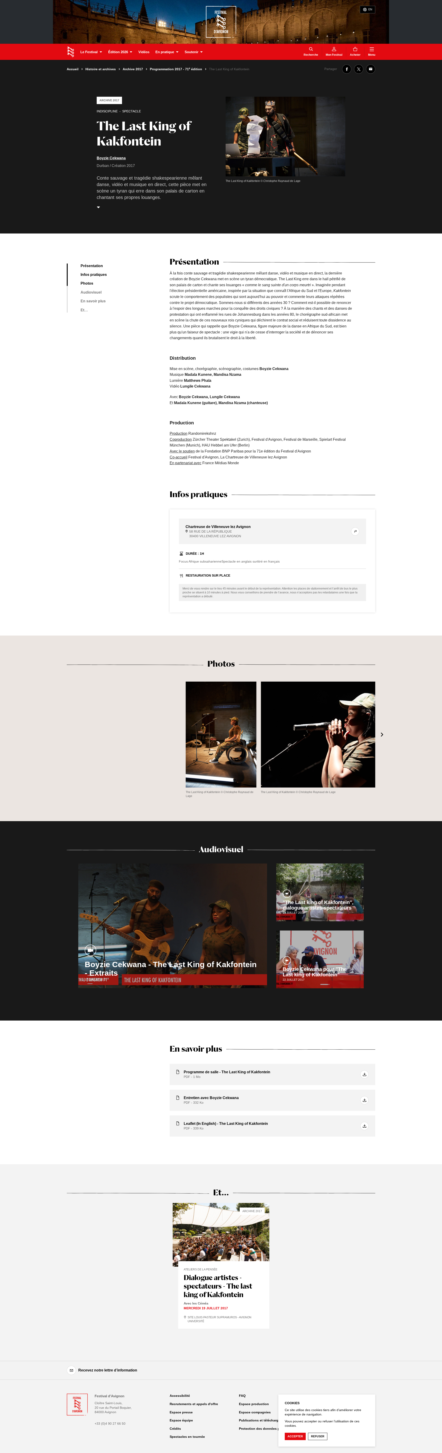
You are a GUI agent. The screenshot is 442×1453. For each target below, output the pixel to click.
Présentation (92, 266)
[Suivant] (382, 734)
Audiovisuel (91, 292)
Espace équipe (181, 1420)
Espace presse (181, 1412)
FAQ (242, 1396)
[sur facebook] (346, 69)
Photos (87, 283)
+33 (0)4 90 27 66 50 (110, 1423)
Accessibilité (180, 1396)
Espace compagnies (255, 1412)
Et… (84, 310)
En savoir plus (93, 301)
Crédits (175, 1428)
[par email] (370, 69)
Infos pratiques (94, 275)
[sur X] (358, 69)
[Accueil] (70, 51)
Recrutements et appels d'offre (194, 1404)
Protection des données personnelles (268, 1428)
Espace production (254, 1404)
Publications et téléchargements (264, 1420)
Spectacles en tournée (187, 1436)
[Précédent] (60, 734)
